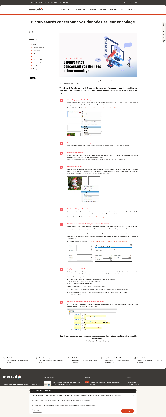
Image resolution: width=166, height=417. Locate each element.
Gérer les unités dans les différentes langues (94, 217)
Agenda (43, 2)
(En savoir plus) (116, 395)
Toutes (34, 44)
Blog (130, 9)
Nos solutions (66, 9)
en (136, 2)
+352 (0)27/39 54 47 (133, 384)
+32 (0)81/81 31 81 (132, 382)
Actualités (34, 2)
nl (130, 2)
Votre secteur (81, 9)
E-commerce (36, 56)
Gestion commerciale (38, 47)
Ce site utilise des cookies (43, 391)
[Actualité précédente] (31, 31)
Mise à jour (36, 69)
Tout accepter (128, 411)
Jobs (122, 9)
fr (124, 2)
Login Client (65, 2)
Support (103, 9)
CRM (34, 53)
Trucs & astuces (37, 66)
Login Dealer (53, 2)
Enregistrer (37, 410)
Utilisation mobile (37, 59)
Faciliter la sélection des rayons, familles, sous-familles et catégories (108, 241)
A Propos (113, 9)
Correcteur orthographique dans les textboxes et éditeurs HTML (99, 108)
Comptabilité (36, 50)
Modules (93, 9)
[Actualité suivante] (34, 31)
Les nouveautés (37, 62)
